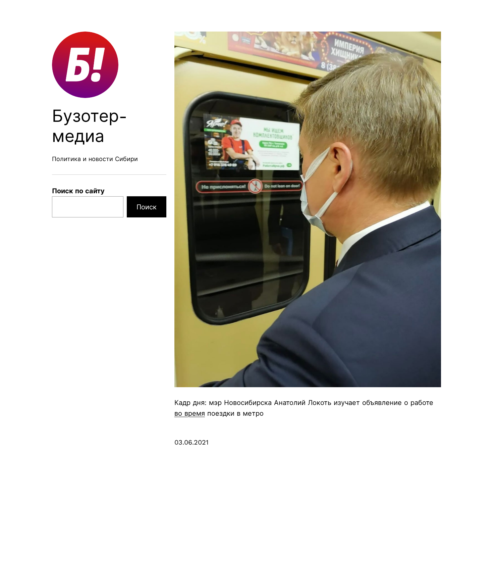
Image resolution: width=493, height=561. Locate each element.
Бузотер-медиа (89, 126)
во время (189, 413)
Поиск (146, 207)
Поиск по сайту (78, 191)
